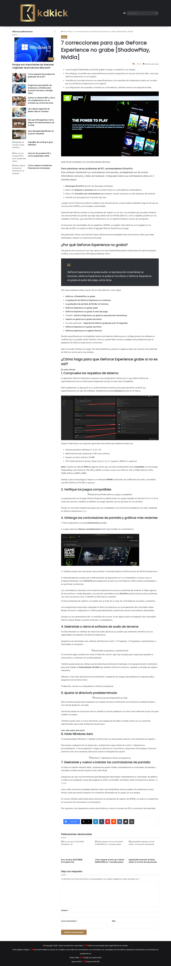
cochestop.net (153, 950)
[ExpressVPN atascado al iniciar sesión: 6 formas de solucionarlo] (144, 848)
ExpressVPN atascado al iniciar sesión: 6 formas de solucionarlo (143, 860)
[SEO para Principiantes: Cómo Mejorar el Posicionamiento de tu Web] (19, 123)
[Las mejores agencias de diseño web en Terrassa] (19, 112)
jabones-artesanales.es (137, 950)
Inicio (65, 31)
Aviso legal (109, 946)
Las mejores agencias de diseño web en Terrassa (39, 110)
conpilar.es (62, 950)
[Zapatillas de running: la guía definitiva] (19, 145)
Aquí (84, 511)
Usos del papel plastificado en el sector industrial (41, 132)
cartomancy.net (98, 950)
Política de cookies (120, 946)
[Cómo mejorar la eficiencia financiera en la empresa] (19, 169)
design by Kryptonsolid (92, 958)
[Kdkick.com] (44, 13)
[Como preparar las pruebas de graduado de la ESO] (19, 77)
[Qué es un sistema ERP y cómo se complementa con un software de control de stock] (19, 101)
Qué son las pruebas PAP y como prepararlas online (39, 154)
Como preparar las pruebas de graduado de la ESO (41, 75)
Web (113, 921)
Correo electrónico (69, 921)
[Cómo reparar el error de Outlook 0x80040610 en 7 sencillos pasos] (110, 848)
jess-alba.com (72, 950)
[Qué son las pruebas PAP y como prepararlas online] (19, 157)
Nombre (65, 910)
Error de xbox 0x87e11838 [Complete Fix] (71, 860)
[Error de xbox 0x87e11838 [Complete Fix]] (76, 848)
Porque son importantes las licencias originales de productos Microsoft (33, 66)
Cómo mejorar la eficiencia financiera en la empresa (40, 166)
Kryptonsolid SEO (93, 962)
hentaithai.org (122, 950)
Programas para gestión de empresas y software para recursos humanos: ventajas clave (40, 89)
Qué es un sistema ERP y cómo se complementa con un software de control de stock (41, 100)
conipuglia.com (111, 950)
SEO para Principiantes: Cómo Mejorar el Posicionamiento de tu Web (41, 122)
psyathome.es (85, 954)
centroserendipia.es (41, 950)
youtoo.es (54, 950)
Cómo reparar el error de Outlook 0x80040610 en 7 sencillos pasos (109, 860)
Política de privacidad (96, 946)
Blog (70, 31)
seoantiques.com (85, 950)
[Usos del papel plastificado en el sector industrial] (19, 134)
